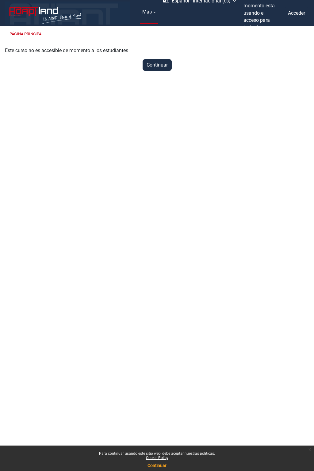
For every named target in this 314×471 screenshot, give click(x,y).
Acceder (296, 13)
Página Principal (27, 34)
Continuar (157, 465)
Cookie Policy (157, 458)
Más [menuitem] (147, 12)
